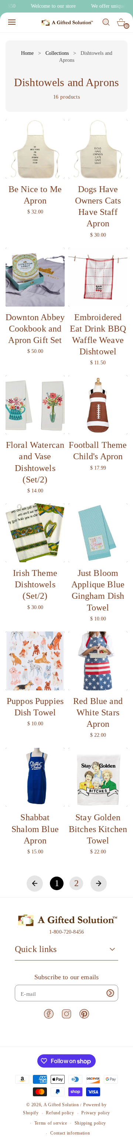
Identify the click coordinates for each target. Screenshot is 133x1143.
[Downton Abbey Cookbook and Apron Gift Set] (35, 277)
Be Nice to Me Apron (35, 194)
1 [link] (57, 883)
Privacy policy (95, 1112)
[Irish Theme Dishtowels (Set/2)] (35, 532)
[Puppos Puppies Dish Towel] (35, 660)
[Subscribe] (110, 993)
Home (27, 53)
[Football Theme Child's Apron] (97, 404)
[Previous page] (35, 883)
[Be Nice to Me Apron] (35, 149)
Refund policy (60, 1112)
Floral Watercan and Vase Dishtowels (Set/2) (35, 462)
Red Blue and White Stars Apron (98, 712)
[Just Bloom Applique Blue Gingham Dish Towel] (97, 532)
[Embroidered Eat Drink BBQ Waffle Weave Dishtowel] (97, 277)
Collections (57, 53)
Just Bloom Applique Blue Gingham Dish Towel (98, 590)
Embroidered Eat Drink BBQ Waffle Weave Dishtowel (98, 334)
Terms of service (50, 1123)
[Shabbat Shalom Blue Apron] (35, 777)
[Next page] (99, 883)
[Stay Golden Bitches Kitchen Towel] (97, 777)
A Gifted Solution (61, 1104)
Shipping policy (90, 1123)
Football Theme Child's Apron (98, 450)
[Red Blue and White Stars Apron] (97, 660)
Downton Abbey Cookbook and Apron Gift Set (35, 328)
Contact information (70, 1133)
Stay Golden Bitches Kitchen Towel (98, 829)
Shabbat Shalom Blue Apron (35, 829)
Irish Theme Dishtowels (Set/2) (35, 584)
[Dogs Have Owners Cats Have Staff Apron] (97, 149)
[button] (11, 22)
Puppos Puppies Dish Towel (35, 706)
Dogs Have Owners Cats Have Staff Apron (98, 206)
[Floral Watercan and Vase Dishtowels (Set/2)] (35, 404)
